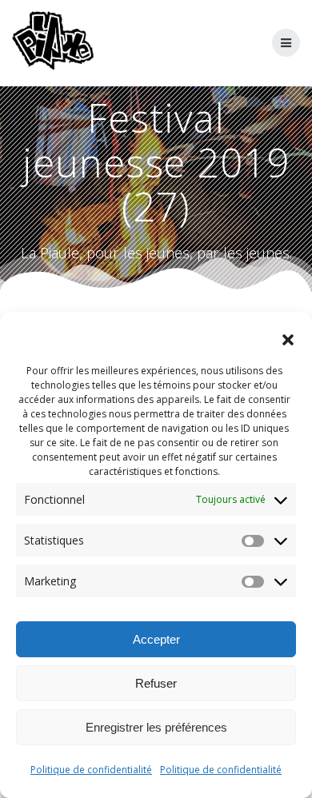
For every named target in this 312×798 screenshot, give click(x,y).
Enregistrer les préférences (156, 727)
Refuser (156, 683)
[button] (288, 340)
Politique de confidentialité (91, 769)
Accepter (156, 639)
